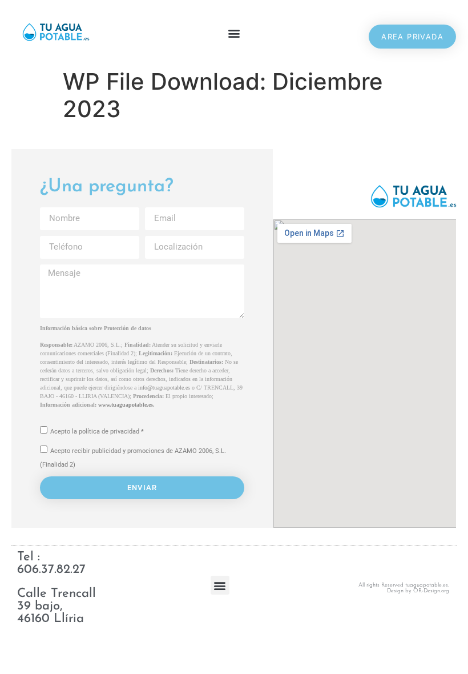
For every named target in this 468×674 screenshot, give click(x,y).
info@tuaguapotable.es (164, 387)
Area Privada (412, 36)
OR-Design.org (431, 591)
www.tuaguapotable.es (125, 405)
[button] (234, 33)
